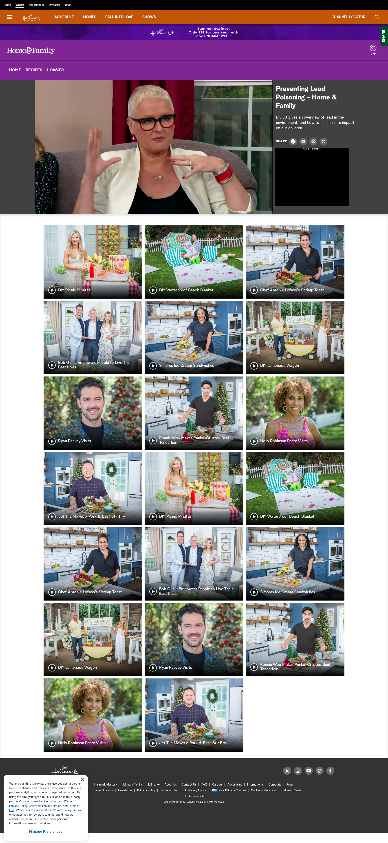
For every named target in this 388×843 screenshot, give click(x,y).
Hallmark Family (132, 784)
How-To (55, 70)
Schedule (64, 17)
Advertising (234, 784)
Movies (89, 17)
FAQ (204, 784)
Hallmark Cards (291, 790)
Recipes (34, 70)
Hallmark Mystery (105, 784)
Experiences (36, 5)
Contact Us (189, 784)
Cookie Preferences (264, 790)
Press (290, 784)
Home (15, 70)
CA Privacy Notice (195, 790)
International (255, 784)
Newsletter (125, 790)
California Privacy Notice (45, 806)
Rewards (54, 5)
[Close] (82, 779)
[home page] (31, 17)
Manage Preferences (45, 831)
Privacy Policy (146, 790)
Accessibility (196, 796)
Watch (19, 5)
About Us (171, 784)
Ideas (67, 5)
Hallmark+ (153, 784)
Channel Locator (348, 17)
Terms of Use (169, 790)
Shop (7, 5)
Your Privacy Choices (232, 790)
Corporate (275, 784)
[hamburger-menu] (9, 17)
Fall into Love (119, 17)
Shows (149, 17)
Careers (217, 784)
